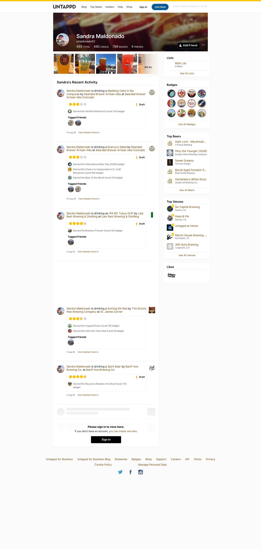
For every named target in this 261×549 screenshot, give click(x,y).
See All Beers (187, 190)
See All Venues (187, 255)
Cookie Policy (103, 464)
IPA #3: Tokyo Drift (121, 213)
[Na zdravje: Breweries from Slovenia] (171, 113)
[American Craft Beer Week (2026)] (191, 104)
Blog (84, 6)
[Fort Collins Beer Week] (191, 94)
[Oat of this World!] (201, 104)
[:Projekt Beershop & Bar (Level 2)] (201, 113)
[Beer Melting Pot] (191, 113)
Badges (136, 459)
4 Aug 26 (70, 252)
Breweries (121, 459)
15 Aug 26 (71, 132)
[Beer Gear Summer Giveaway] (181, 104)
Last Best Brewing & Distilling (120, 216)
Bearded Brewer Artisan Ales (102, 94)
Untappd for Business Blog (93, 459)
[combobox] (190, 6)
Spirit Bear (114, 366)
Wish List (180, 63)
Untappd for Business (59, 459)
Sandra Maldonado (78, 90)
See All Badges (187, 124)
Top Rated (96, 6)
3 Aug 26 (70, 352)
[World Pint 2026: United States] (201, 94)
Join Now (160, 6)
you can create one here (123, 431)
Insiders (109, 6)
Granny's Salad (117, 147)
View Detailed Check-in (88, 132)
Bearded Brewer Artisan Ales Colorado (120, 150)
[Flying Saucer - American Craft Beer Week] (171, 104)
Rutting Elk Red (117, 308)
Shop (129, 6)
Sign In (143, 6)
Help (120, 6)
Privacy (210, 459)
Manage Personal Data (152, 464)
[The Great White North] (181, 94)
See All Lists (187, 73)
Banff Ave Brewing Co (100, 369)
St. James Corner (111, 311)
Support (161, 459)
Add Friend (190, 45)
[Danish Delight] (181, 113)
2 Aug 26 (70, 395)
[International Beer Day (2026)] (171, 94)
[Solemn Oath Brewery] (171, 276)
